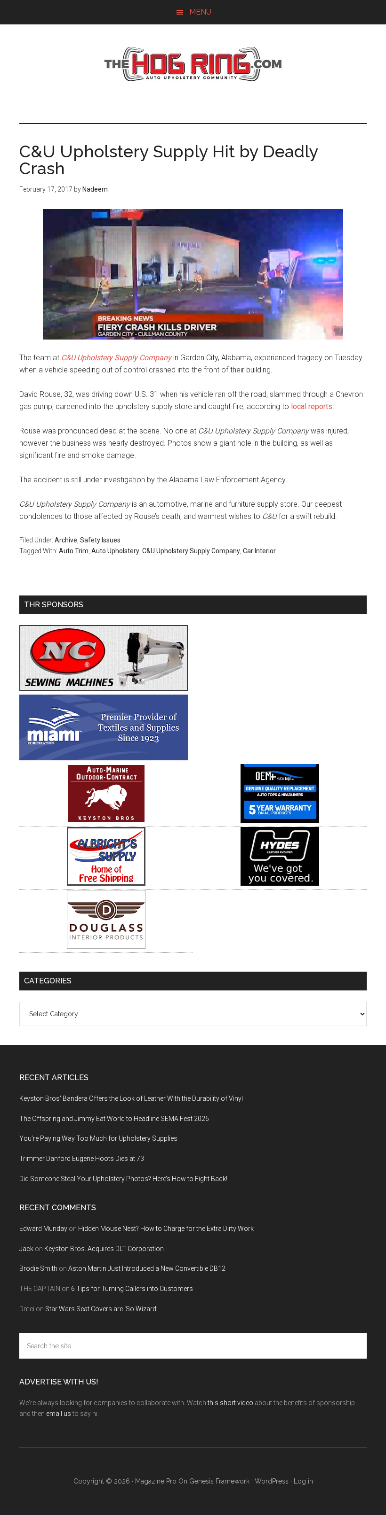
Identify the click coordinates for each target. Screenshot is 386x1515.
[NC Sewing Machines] (103, 688)
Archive (66, 540)
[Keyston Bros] (106, 820)
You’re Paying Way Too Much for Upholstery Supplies (98, 1138)
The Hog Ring (193, 64)
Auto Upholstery (115, 551)
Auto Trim (73, 551)
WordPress (272, 1481)
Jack (26, 1248)
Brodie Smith (38, 1268)
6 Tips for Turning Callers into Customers (132, 1288)
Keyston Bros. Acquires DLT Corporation (104, 1248)
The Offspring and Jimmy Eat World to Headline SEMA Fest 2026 (114, 1118)
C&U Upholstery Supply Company (116, 357)
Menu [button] (200, 12)
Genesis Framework (219, 1481)
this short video (230, 1403)
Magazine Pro (156, 1481)
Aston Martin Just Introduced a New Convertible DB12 (146, 1268)
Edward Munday (43, 1228)
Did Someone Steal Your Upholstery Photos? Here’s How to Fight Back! (123, 1179)
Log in (303, 1481)
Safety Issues (100, 540)
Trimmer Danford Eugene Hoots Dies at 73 (81, 1158)
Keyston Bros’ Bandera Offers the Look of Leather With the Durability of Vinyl (131, 1098)
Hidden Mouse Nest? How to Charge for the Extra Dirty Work (166, 1228)
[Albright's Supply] (106, 883)
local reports (311, 406)
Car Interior (259, 551)
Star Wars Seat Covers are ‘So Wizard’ (101, 1309)
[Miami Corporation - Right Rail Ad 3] (103, 757)
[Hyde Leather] (280, 883)
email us (58, 1413)
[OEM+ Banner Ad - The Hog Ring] (280, 820)
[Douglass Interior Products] (106, 946)
